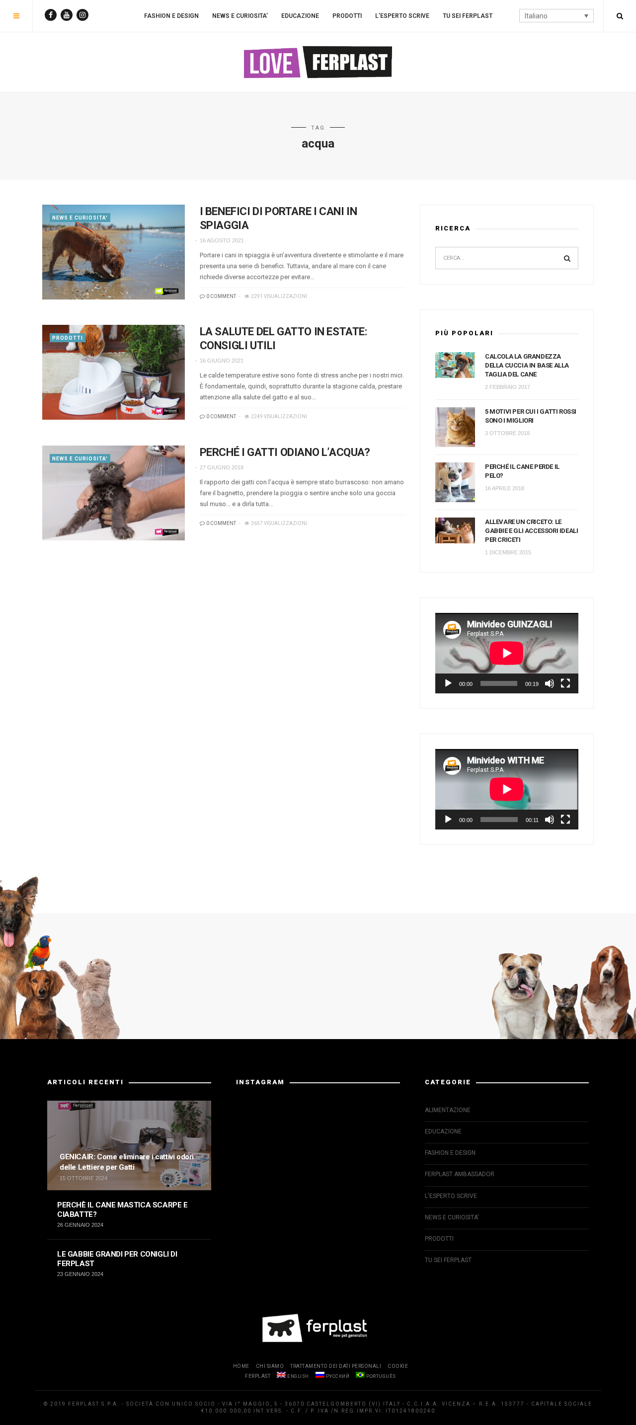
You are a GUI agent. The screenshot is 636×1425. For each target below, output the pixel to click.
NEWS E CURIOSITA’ (240, 15)
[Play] (448, 683)
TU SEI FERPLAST (467, 15)
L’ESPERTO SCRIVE (402, 15)
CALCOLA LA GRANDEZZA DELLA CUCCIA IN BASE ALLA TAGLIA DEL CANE (527, 365)
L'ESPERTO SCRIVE (451, 1196)
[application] (506, 653)
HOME (241, 1366)
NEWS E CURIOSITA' (80, 218)
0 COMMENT (220, 296)
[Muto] (550, 683)
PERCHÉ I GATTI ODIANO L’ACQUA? (285, 452)
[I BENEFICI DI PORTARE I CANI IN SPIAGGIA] (113, 252)
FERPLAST (257, 1376)
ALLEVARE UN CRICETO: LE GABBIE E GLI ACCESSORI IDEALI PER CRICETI (531, 530)
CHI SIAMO (270, 1366)
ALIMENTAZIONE (448, 1110)
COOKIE (398, 1366)
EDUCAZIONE (300, 15)
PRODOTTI (347, 15)
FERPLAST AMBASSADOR (459, 1174)
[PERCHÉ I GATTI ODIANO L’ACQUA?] (113, 493)
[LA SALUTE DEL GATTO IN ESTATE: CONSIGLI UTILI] (113, 372)
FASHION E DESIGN (171, 15)
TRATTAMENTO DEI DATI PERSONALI (335, 1366)
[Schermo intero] (565, 683)
